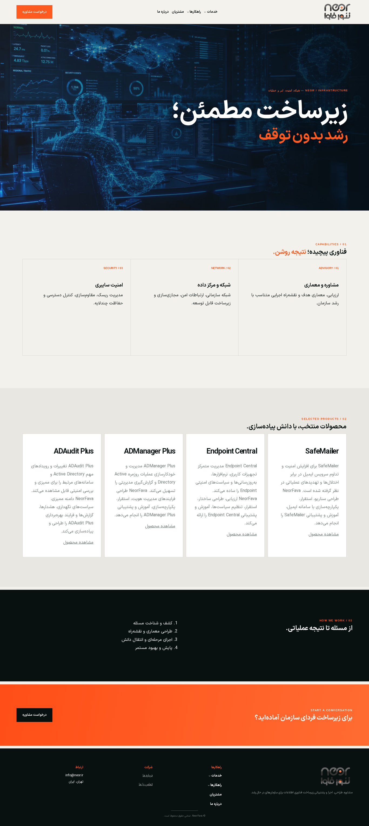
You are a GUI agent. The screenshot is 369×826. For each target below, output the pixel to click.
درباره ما (148, 775)
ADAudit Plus (73, 452)
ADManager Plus (149, 452)
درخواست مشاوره (34, 11)
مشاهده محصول (323, 534)
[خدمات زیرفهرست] (205, 12)
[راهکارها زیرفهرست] (188, 12)
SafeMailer (322, 452)
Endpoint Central (231, 452)
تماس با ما (146, 784)
